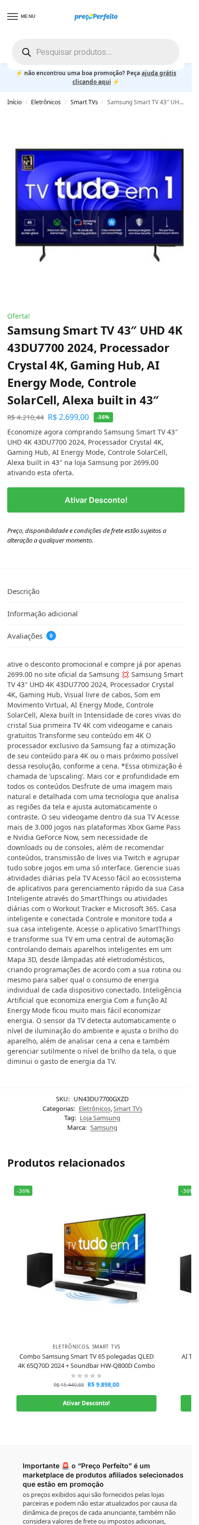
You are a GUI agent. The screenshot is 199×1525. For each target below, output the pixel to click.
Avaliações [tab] (30, 636)
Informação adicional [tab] (42, 613)
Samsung (103, 1127)
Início (14, 102)
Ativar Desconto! (96, 500)
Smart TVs (84, 102)
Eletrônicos (46, 102)
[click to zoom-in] (99, 205)
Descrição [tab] (23, 591)
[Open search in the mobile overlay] (96, 52)
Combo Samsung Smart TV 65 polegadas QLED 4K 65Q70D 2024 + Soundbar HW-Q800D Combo (86, 1361)
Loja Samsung (100, 1117)
